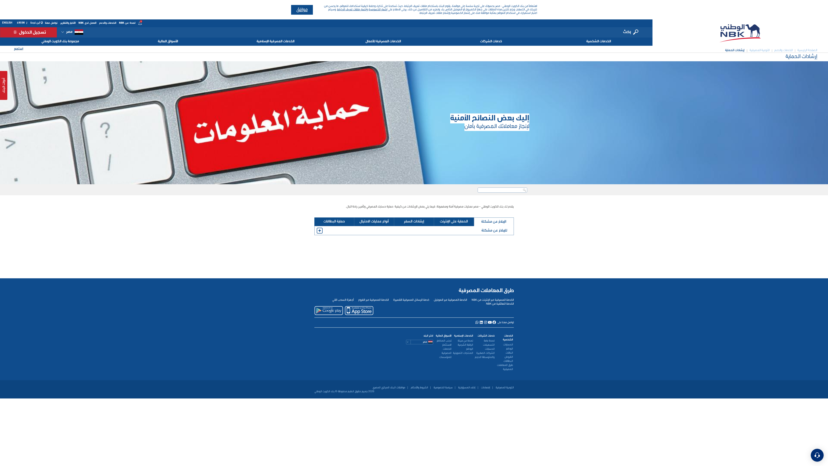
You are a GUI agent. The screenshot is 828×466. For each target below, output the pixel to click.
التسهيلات (489, 345)
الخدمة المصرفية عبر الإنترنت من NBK (493, 300)
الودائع (509, 349)
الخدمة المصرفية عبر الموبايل (450, 300)
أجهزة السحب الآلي (343, 300)
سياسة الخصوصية (443, 387)
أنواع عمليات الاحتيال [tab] (374, 221)
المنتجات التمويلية (463, 353)
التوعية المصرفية (504, 387)
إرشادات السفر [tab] (414, 221)
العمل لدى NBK (87, 23)
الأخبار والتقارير (68, 23)
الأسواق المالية (168, 41)
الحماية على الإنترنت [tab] (454, 221)
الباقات (509, 353)
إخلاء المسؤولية (466, 387)
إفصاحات (485, 387)
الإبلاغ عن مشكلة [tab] (493, 221)
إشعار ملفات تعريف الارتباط (352, 9)
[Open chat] (817, 455)
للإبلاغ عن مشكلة (494, 230)
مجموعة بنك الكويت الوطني (60, 41)
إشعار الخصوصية (378, 9)
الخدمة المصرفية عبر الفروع (373, 300)
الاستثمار (447, 345)
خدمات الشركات (491, 41)
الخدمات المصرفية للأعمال (383, 41)
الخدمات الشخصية (598, 41)
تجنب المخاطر (444, 341)
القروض (509, 357)
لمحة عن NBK (127, 23)
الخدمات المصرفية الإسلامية (276, 41)
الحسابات (508, 344)
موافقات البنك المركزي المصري (389, 387)
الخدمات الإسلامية (463, 336)
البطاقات (508, 361)
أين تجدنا (35, 23)
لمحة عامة (489, 341)
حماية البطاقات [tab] (334, 221)
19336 (21, 23)
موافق (302, 10)
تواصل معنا (51, 23)
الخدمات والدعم (107, 23)
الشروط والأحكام (419, 387)
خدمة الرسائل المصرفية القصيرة (411, 300)
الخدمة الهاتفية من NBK (500, 304)
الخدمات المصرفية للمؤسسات (445, 353)
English (7, 23)
